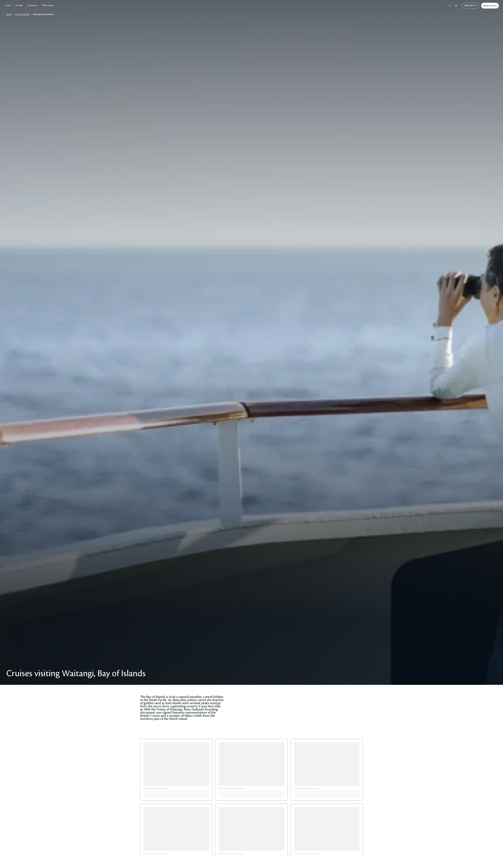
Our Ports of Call (22, 14)
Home (8, 14)
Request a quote (490, 6)
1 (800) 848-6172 (470, 6)
